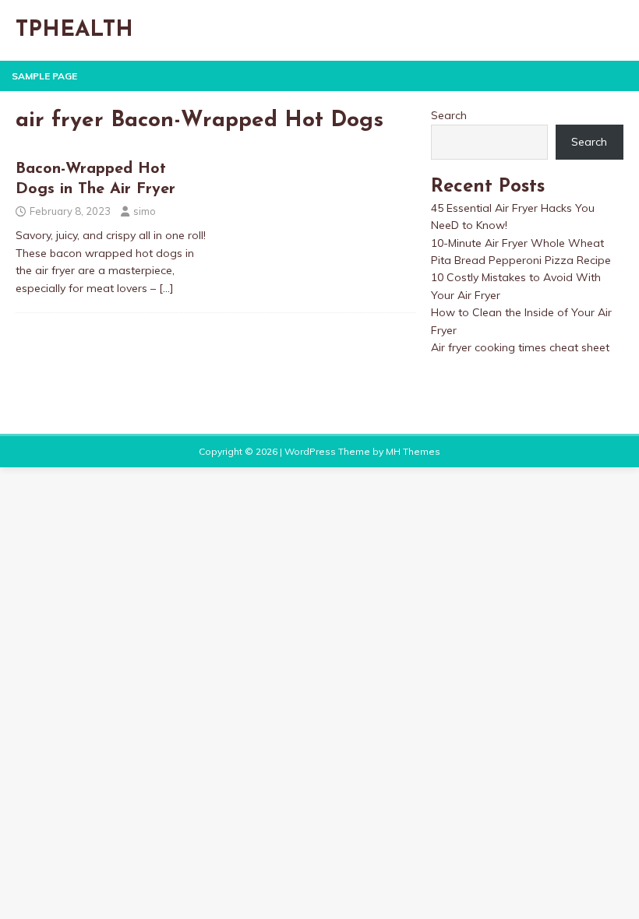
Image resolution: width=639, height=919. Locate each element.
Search (449, 115)
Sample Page (44, 76)
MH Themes (413, 451)
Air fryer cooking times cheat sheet (520, 347)
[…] (166, 288)
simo (144, 211)
